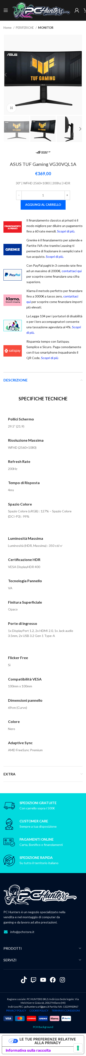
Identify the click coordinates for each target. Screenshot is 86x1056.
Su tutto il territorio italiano (38, 863)
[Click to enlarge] (11, 107)
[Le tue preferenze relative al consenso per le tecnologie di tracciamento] (78, 1048)
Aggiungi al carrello (43, 204)
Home (7, 27)
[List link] (43, 931)
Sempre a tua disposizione (38, 826)
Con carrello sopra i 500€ (37, 808)
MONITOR (45, 27)
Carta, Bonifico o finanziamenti (41, 845)
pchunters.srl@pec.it (36, 1006)
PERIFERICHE (25, 27)
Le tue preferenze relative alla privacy (47, 1041)
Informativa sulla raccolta (28, 1050)
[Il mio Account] (76, 10)
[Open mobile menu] (5, 10)
